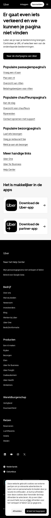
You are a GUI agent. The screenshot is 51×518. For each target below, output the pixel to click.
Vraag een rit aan (12, 72)
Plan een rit (9, 78)
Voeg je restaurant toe (14, 139)
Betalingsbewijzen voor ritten (18, 88)
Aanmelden (37, 4)
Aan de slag (9, 103)
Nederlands (12, 467)
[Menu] (47, 4)
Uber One (8, 159)
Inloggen (24, 4)
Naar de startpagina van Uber (22, 56)
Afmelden (17, 511)
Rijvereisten (9, 113)
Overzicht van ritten (13, 83)
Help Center (9, 169)
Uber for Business (12, 164)
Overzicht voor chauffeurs (16, 108)
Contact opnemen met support (19, 119)
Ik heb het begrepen (36, 511)
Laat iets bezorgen (12, 134)
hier (29, 500)
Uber (6, 4)
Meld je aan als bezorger (15, 144)
